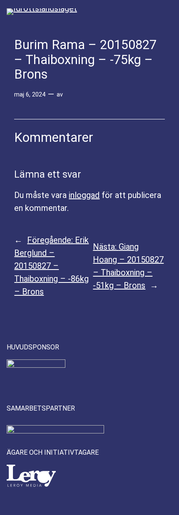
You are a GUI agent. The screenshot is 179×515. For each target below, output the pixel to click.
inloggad (84, 195)
